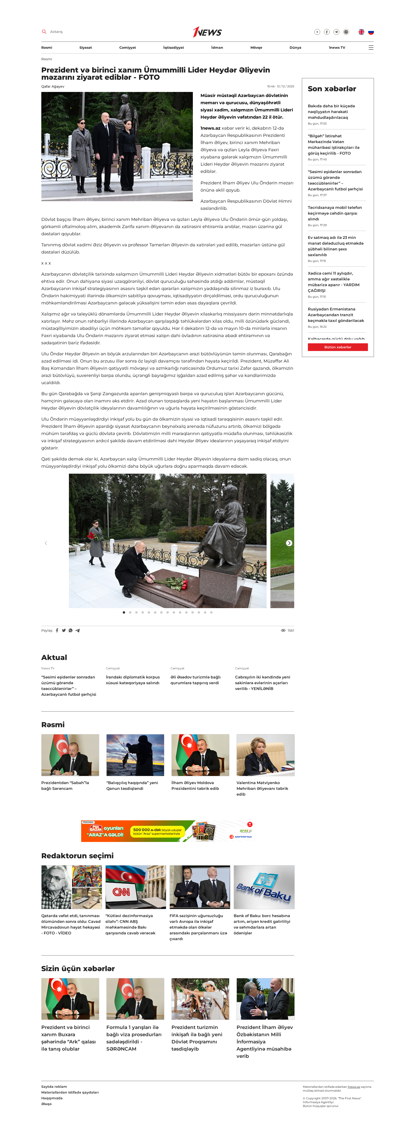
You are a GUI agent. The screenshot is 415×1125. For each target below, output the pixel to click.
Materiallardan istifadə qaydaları (70, 1092)
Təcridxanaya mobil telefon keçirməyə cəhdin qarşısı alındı (335, 213)
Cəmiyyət (127, 47)
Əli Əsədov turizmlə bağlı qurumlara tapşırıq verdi (196, 680)
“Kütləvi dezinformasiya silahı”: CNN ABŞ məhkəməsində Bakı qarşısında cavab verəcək (130, 924)
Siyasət (85, 47)
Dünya (295, 47)
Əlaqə (46, 1104)
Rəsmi (46, 47)
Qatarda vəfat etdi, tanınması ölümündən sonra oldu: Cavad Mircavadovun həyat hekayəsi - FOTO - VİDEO (71, 924)
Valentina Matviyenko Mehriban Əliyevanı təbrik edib (262, 788)
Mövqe (256, 47)
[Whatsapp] (70, 630)
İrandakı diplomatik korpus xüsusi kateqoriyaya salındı (133, 680)
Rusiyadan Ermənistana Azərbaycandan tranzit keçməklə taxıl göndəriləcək (336, 315)
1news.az (354, 1087)
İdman (217, 47)
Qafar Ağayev (52, 86)
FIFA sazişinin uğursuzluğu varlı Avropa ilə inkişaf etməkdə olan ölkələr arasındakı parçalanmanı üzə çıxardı (198, 927)
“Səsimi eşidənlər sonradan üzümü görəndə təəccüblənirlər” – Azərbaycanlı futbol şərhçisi (68, 686)
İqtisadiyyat (173, 47)
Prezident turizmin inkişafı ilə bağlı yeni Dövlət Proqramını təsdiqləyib (196, 1038)
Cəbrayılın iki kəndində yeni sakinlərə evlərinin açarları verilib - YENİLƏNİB (262, 683)
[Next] (289, 543)
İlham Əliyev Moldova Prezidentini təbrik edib (195, 785)
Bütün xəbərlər (337, 347)
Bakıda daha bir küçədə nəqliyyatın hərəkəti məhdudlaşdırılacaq (331, 112)
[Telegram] (77, 630)
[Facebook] (57, 630)
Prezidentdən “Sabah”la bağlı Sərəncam (65, 785)
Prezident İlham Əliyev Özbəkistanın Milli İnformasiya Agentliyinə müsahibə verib (265, 1041)
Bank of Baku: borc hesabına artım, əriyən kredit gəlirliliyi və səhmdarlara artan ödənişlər (262, 924)
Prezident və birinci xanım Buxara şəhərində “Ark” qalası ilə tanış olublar (68, 1038)
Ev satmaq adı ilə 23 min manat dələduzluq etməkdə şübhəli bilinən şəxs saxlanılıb (336, 246)
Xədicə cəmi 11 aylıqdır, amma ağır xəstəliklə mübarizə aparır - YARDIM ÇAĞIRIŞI (334, 282)
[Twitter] (63, 630)
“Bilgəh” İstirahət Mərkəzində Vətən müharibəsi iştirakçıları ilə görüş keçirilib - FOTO (334, 145)
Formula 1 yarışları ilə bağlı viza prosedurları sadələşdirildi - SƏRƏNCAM (134, 1038)
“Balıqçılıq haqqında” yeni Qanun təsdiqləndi (132, 785)
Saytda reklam (54, 1086)
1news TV (337, 47)
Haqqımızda (52, 1098)
